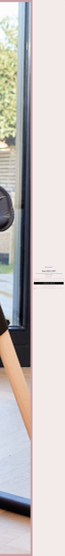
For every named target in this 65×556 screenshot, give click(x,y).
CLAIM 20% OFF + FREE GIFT (49, 283)
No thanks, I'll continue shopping (49, 286)
